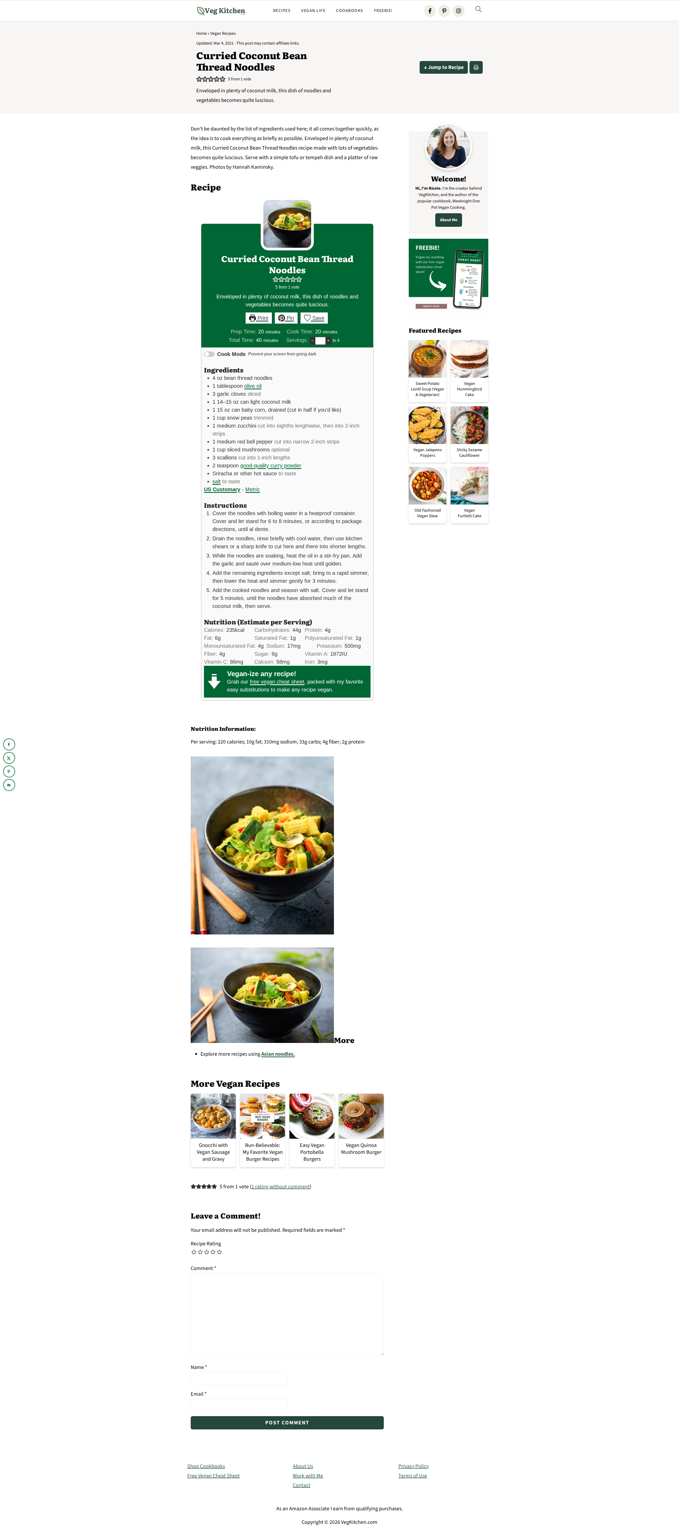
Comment (203, 1268)
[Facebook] (430, 11)
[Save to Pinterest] (9, 771)
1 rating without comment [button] (280, 1186)
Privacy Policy (413, 1466)
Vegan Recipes (223, 33)
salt (216, 481)
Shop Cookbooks (206, 1466)
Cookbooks (349, 10)
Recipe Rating (206, 1243)
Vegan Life (313, 10)
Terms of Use (412, 1476)
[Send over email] (9, 785)
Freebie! (383, 10)
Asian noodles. (278, 1054)
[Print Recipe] (476, 67)
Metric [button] (252, 489)
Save (317, 318)
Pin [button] (289, 318)
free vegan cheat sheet (277, 682)
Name (199, 1367)
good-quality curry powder (270, 465)
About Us (303, 1466)
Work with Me (308, 1476)
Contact (301, 1485)
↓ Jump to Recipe (444, 67)
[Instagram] (458, 11)
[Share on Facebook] (9, 744)
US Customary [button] (222, 489)
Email (199, 1394)
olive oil (253, 386)
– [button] (312, 340)
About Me (448, 220)
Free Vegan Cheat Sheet (213, 1476)
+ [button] (328, 340)
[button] (199, 79)
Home (201, 33)
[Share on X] (9, 758)
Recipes (282, 10)
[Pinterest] (444, 11)
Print (262, 318)
